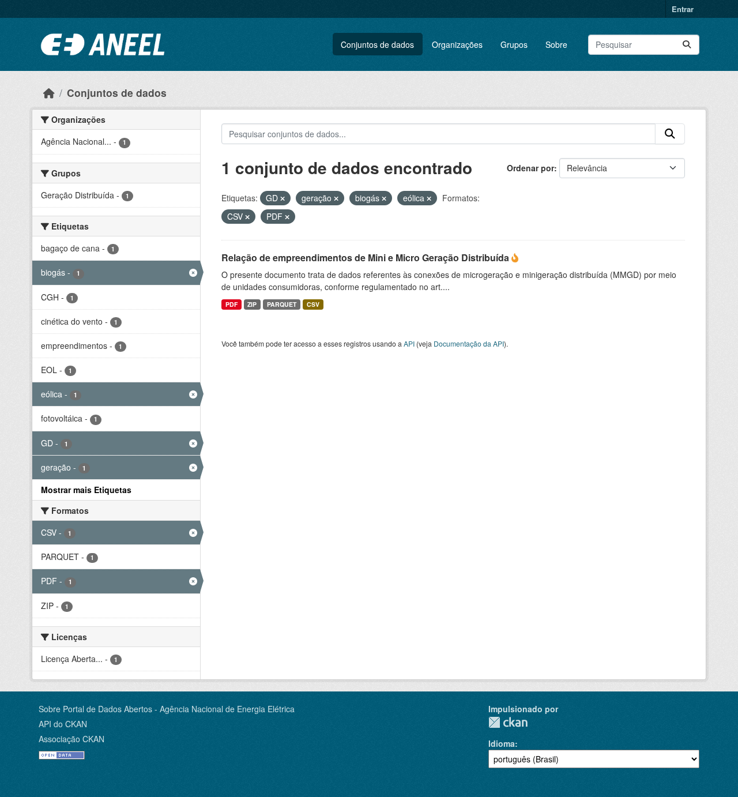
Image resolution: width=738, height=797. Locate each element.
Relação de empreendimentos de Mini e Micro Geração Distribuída (366, 257)
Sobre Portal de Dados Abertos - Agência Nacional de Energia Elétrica (167, 709)
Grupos (514, 44)
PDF (231, 304)
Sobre (556, 44)
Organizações (457, 44)
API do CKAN (63, 724)
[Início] (49, 92)
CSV (313, 304)
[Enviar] (686, 45)
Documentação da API (469, 343)
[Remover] (282, 198)
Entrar (683, 8)
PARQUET (281, 304)
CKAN (508, 722)
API (409, 343)
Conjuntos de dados (377, 44)
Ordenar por (530, 168)
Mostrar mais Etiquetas (86, 489)
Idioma (501, 743)
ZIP (252, 304)
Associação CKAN (71, 739)
